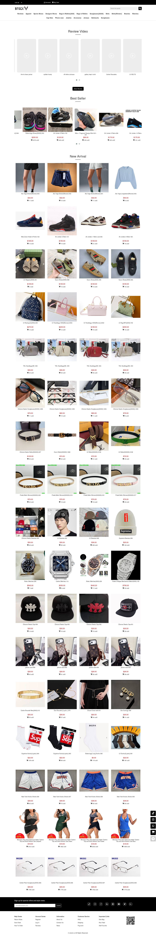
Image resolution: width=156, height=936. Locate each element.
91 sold (62, 674)
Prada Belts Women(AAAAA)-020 (30, 495)
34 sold (62, 459)
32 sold (126, 588)
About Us (59, 919)
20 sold (31, 502)
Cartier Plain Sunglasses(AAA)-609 (30, 883)
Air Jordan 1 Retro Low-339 (94, 237)
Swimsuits (95, 18)
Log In (37, 923)
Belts (108, 14)
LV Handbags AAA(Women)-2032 (94, 323)
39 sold (62, 373)
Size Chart (17, 923)
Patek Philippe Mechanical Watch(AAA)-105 (125, 581)
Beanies (127, 14)
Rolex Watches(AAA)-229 (94, 581)
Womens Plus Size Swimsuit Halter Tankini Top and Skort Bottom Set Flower (94, 840)
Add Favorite (103, 926)
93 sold (31, 674)
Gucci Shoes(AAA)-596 (62, 280)
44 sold (31, 373)
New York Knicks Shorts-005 (126, 797)
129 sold (31, 760)
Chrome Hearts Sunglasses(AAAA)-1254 (94, 409)
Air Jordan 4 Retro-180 (126, 237)
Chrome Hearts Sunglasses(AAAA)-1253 (125, 409)
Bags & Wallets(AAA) (66, 14)
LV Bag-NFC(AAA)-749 (126, 323)
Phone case (59, 18)
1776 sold (63, 890)
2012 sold (31, 847)
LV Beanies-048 (94, 538)
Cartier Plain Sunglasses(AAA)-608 (62, 883)
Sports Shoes (38, 14)
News (58, 926)
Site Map (101, 919)
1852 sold (63, 847)
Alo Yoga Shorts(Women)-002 (62, 194)
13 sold (31, 330)
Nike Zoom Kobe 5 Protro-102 (30, 237)
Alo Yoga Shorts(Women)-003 (30, 194)
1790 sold (31, 890)
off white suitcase (48, 74)
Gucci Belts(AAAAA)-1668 (62, 452)
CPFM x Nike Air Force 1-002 (82, 133)
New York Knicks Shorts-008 (30, 797)
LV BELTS (111, 74)
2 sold (31, 287)
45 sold (126, 459)
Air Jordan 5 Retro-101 (62, 237)
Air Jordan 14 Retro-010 (31, 133)
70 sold (62, 803)
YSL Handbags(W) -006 (30, 366)
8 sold (126, 416)
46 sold (94, 373)
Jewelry (68, 18)
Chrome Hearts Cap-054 (30, 624)
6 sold (63, 588)
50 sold (31, 717)
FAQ (79, 919)
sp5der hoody (27, 74)
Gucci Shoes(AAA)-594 (126, 280)
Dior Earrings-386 (125, 710)
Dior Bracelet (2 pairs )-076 (62, 710)
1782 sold (95, 890)
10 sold (62, 200)
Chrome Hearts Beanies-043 (30, 538)
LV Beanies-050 (62, 538)
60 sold (62, 545)
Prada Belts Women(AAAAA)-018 (94, 495)
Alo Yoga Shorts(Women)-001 (94, 194)
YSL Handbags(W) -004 (94, 366)
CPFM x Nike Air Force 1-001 (108, 133)
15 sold (126, 330)
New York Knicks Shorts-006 (94, 797)
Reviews (20, 14)
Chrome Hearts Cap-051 (125, 624)
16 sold (126, 287)
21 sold (94, 244)
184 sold (126, 545)
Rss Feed (102, 923)
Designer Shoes (51, 14)
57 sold (62, 717)
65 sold (31, 803)
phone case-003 (126, 667)
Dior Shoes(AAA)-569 (133, 133)
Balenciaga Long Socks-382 (94, 754)
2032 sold (95, 847)
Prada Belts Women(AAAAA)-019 (62, 495)
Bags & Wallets (82, 14)
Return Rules (18, 919)
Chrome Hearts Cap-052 (94, 624)
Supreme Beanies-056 (126, 538)
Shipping (80, 923)
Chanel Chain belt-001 (94, 710)
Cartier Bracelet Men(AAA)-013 (30, 710)
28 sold (126, 631)
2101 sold (83, 140)
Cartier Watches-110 (62, 581)
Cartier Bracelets (90, 74)
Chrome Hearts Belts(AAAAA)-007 (30, 452)
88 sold (126, 674)
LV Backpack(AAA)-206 (30, 323)
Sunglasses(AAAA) (97, 14)
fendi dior (133, 74)
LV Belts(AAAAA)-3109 (94, 452)
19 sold (62, 502)
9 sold (126, 200)
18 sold (126, 244)
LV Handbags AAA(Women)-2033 (62, 323)
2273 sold (134, 140)
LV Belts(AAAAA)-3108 (126, 452)
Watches (135, 14)
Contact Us (60, 923)
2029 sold (108, 140)
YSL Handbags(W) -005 (62, 366)
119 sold (95, 760)
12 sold (62, 330)
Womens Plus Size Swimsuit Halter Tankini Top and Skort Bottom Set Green (62, 840)
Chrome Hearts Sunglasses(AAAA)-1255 (62, 409)
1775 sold (126, 890)
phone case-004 (94, 667)
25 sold (31, 459)
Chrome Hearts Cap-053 (62, 624)
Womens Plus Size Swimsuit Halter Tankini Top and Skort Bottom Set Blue (125, 840)
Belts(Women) (117, 14)
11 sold (31, 200)
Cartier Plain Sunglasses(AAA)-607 (94, 883)
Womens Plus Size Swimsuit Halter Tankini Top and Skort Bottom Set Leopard (30, 840)
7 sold (31, 588)
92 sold (94, 674)
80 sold (126, 803)
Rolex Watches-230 (30, 581)
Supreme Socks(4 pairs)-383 (62, 754)
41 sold (94, 459)
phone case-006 (30, 667)
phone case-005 (62, 667)
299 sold (95, 545)
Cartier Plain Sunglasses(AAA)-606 (126, 883)
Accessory (77, 18)
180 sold (126, 760)
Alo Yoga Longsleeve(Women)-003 (125, 194)
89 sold (62, 760)
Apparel (28, 14)
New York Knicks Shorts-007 (62, 797)
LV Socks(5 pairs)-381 (126, 754)
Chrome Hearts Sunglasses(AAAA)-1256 (30, 409)
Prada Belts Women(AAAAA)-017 (125, 495)
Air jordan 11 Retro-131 (57, 133)
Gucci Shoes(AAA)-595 (94, 280)
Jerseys (86, 18)
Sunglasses (105, 18)
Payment (80, 926)
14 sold (31, 244)
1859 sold (126, 847)
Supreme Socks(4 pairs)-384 (30, 754)
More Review (78, 89)
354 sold (57, 140)
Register (38, 919)
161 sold (32, 140)
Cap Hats (49, 18)
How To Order (18, 926)
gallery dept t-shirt (69, 74)
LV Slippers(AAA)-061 (30, 280)
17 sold (94, 588)
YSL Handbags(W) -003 (126, 366)
